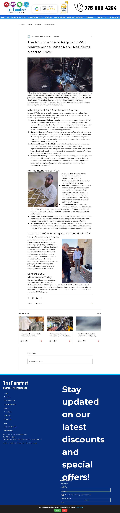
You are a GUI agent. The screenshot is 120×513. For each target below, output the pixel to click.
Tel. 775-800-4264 (9, 437)
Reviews (6, 408)
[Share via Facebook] (28, 298)
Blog (5, 423)
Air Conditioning (49, 24)
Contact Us (7, 419)
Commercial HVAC (10, 404)
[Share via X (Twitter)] (32, 298)
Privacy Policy (8, 430)
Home (6, 393)
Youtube (63, 495)
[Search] (100, 10)
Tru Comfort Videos (10, 427)
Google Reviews (66, 498)
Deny (64, 510)
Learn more (79, 507)
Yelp (62, 502)
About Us (7, 397)
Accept (57, 510)
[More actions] (91, 37)
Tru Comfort (15, 383)
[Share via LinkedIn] (37, 298)
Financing (7, 415)
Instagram (64, 483)
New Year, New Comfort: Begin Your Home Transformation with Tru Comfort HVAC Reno (30, 335)
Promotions (8, 412)
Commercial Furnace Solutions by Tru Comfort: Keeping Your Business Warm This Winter (59, 335)
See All (99, 313)
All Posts (21, 24)
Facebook (64, 487)
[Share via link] (41, 298)
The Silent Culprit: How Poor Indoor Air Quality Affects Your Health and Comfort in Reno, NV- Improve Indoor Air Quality (88, 335)
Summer (38, 24)
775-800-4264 (100, 8)
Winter (30, 24)
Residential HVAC (9, 401)
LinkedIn (64, 491)
